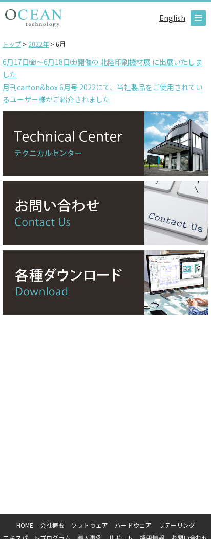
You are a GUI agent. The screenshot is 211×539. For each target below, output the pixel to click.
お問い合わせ (105, 213)
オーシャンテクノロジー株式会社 (33, 18)
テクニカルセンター (105, 143)
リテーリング (176, 525)
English (172, 18)
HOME (24, 525)
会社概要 (52, 525)
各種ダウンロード (105, 282)
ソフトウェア (89, 525)
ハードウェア (133, 525)
